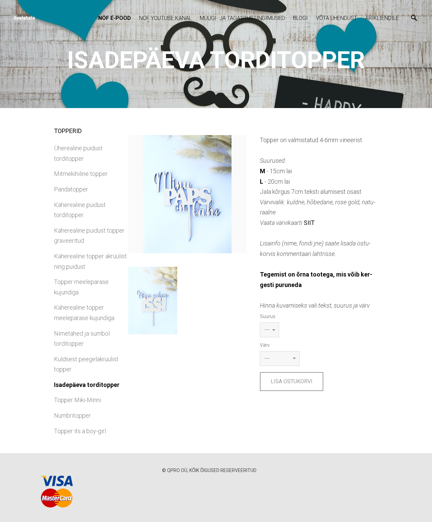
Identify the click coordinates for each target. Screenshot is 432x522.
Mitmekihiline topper (81, 173)
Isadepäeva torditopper (86, 384)
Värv (265, 345)
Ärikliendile (382, 18)
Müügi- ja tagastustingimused (242, 18)
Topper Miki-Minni (77, 399)
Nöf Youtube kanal (165, 18)
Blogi (300, 18)
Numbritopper (72, 415)
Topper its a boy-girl (80, 431)
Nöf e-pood (114, 18)
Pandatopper (71, 189)
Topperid (68, 130)
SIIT (309, 222)
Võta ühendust (336, 18)
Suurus (267, 316)
